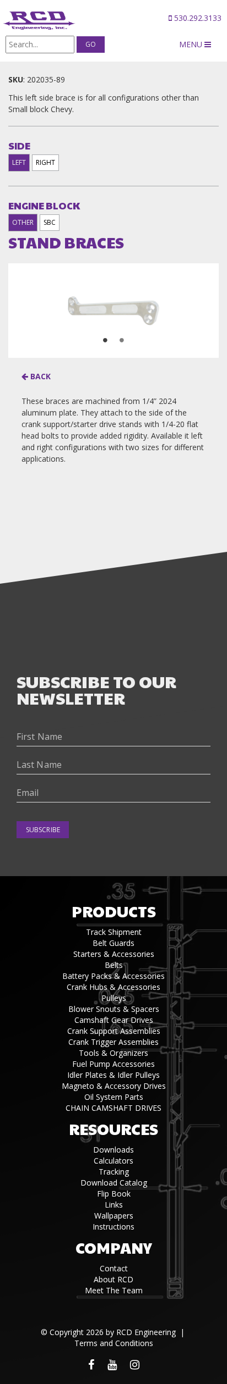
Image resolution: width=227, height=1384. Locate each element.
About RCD (113, 1279)
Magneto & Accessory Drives (114, 1086)
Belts (114, 965)
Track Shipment (114, 932)
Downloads (113, 1149)
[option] (113, 310)
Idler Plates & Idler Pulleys (113, 1075)
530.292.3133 (196, 18)
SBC (50, 222)
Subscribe (43, 829)
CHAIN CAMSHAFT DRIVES (113, 1108)
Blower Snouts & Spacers (113, 1009)
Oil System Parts (113, 1097)
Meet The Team (114, 1290)
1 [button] (105, 340)
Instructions (113, 1226)
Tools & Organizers (113, 1053)
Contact (114, 1268)
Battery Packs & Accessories (113, 976)
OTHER (23, 222)
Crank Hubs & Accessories (113, 987)
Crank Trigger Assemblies (113, 1042)
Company (113, 1247)
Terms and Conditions (113, 1343)
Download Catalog (113, 1182)
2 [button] (121, 340)
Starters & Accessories (113, 954)
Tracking (114, 1171)
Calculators (113, 1160)
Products (114, 911)
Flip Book (114, 1193)
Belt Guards (113, 943)
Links (114, 1204)
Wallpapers (113, 1215)
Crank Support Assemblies (113, 1031)
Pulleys (113, 998)
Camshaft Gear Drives (113, 1020)
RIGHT (45, 162)
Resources (113, 1128)
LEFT (19, 162)
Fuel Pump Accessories (113, 1064)
